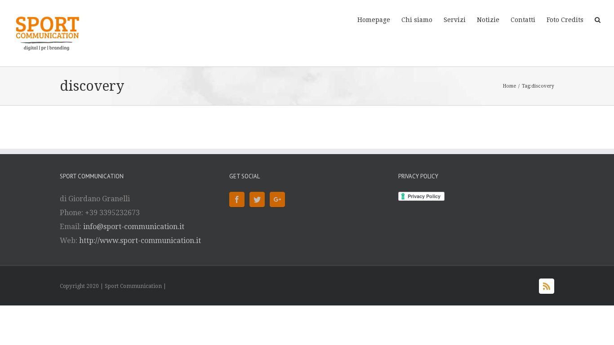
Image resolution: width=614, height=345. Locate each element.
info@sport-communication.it (133, 226)
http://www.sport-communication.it (140, 240)
